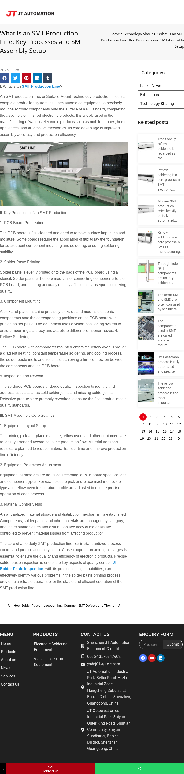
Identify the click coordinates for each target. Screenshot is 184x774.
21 (156, 438)
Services (8, 676)
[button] (4, 77)
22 (163, 438)
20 (149, 438)
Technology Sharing (139, 33)
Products (8, 651)
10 (165, 424)
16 (165, 431)
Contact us (10, 684)
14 (150, 431)
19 (142, 438)
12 (179, 424)
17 (172, 431)
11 (172, 424)
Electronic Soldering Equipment (51, 647)
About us (8, 660)
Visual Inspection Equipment (48, 662)
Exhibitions (149, 94)
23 (170, 438)
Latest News (150, 85)
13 (143, 431)
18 (179, 431)
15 (157, 431)
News (5, 668)
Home (115, 33)
